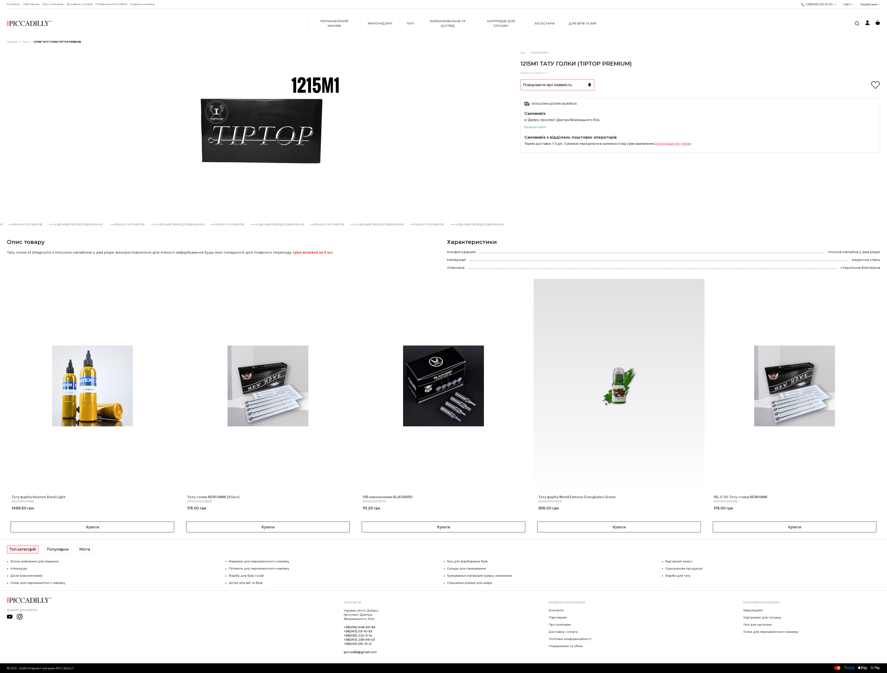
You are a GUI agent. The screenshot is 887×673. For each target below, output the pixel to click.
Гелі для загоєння (757, 624)
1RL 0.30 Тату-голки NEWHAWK (741, 497)
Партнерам (31, 4)
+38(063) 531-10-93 (819, 4)
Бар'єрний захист (679, 561)
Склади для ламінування (466, 568)
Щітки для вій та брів (245, 583)
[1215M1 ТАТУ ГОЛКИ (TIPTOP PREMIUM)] (260, 135)
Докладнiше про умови (673, 144)
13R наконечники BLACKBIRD (388, 497)
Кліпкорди (18, 568)
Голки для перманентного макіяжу (37, 583)
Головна (12, 42)
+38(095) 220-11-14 (358, 635)
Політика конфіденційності (570, 639)
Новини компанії (142, 4)
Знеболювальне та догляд (448, 23)
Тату (410, 23)
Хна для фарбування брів (467, 561)
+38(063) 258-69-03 (359, 639)
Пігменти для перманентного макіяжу (259, 568)
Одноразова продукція (683, 568)
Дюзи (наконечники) (26, 575)
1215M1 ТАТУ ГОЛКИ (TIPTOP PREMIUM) (57, 42)
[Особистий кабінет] (867, 23)
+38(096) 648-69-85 (359, 627)
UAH (846, 4)
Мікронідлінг (380, 23)
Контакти (13, 4)
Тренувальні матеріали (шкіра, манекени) (479, 575)
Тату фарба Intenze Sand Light (38, 497)
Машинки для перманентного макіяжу (259, 561)
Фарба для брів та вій (246, 575)
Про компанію (53, 4)
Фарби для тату (678, 575)
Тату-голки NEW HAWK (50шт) (213, 497)
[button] (18, 406)
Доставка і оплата (79, 4)
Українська (869, 4)
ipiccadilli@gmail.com (360, 652)
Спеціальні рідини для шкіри (469, 583)
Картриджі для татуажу (501, 23)
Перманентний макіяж (334, 23)
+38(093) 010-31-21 (358, 644)
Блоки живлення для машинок (34, 561)
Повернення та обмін (111, 4)
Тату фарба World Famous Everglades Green (577, 497)
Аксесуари (545, 23)
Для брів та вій (582, 23)
